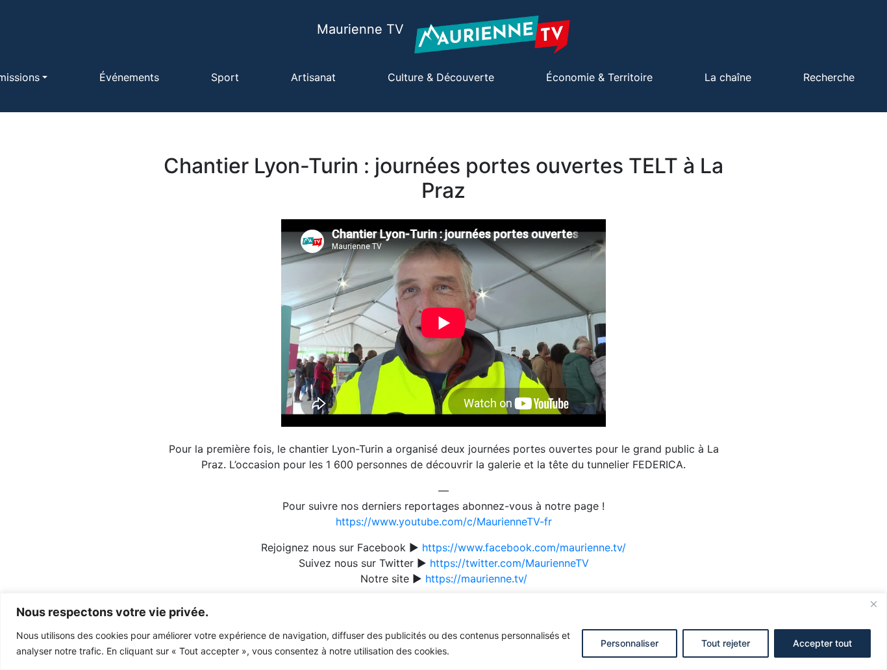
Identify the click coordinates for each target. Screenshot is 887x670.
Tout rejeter (725, 643)
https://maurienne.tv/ (476, 578)
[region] (443, 631)
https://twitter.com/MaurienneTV (509, 562)
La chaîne (728, 77)
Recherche (829, 77)
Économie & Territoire (599, 77)
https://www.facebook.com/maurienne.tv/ (524, 547)
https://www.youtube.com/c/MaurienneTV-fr (444, 521)
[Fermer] (873, 604)
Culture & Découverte (441, 77)
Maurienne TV (360, 29)
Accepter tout (822, 643)
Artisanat (313, 77)
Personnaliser (629, 643)
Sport (225, 77)
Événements (129, 77)
